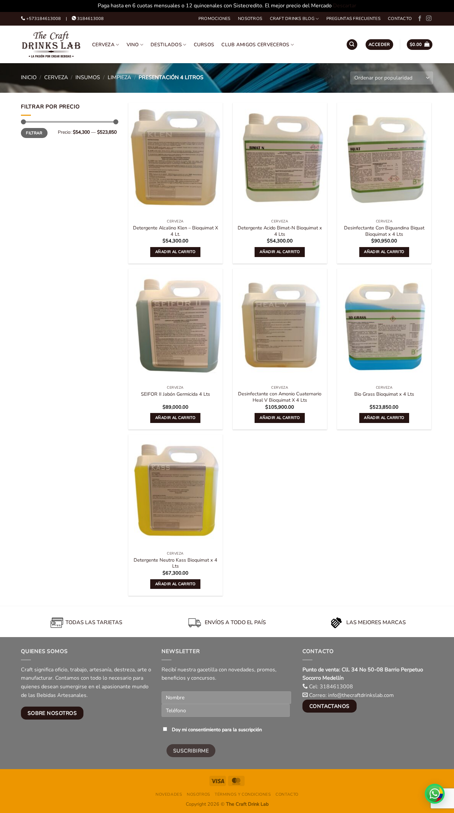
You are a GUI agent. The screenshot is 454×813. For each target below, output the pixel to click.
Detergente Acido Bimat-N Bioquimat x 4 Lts (280, 231)
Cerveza (103, 44)
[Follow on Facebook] (419, 19)
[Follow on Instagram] (428, 19)
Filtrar (34, 133)
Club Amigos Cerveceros (255, 44)
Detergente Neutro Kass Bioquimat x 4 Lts (175, 563)
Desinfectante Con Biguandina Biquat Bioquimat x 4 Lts (384, 231)
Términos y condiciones (243, 794)
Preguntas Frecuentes (353, 19)
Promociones (214, 19)
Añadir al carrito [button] (175, 251)
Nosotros (250, 19)
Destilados (166, 44)
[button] (379, 44)
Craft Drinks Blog (292, 19)
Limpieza (119, 77)
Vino (133, 44)
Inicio (29, 77)
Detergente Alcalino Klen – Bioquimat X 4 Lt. (175, 231)
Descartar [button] (344, 5)
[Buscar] (352, 44)
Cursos (204, 44)
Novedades (169, 794)
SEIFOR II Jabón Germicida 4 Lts (175, 394)
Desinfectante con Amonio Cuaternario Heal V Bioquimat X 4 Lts (279, 397)
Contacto (400, 19)
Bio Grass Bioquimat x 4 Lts (384, 394)
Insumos (87, 77)
